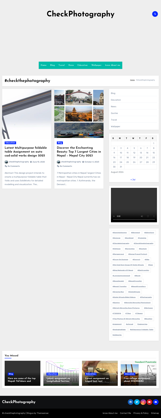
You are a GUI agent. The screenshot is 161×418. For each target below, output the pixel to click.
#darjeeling (129, 249)
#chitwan (116, 249)
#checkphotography (121, 243)
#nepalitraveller (135, 281)
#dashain (143, 249)
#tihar (128, 313)
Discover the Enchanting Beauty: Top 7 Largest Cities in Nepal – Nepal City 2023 (79, 151)
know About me (112, 65)
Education (82, 65)
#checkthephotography (143, 243)
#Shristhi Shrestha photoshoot (137, 302)
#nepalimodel (118, 281)
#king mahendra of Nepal (123, 270)
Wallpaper (96, 65)
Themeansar (42, 413)
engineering (142, 324)
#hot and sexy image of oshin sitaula (128, 265)
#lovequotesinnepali (121, 276)
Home (43, 65)
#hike (147, 259)
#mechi (137, 276)
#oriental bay (118, 292)
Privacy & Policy (141, 413)
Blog (52, 65)
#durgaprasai (118, 254)
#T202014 (117, 313)
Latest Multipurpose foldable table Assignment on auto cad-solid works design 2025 (26, 151)
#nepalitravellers (138, 286)
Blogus (30, 413)
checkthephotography (19, 162)
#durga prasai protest (137, 254)
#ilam (150, 265)
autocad (129, 324)
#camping (142, 238)
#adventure (149, 232)
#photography (146, 297)
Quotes (114, 113)
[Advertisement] (80, 40)
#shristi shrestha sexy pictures (126, 308)
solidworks (117, 335)
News (71, 65)
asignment (117, 324)
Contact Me (125, 413)
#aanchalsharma (120, 232)
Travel (61, 65)
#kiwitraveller (143, 270)
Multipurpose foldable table (141, 329)
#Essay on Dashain (120, 259)
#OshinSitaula (134, 292)
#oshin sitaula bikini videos (124, 297)
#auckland (129, 238)
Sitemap (155, 413)
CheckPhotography (80, 14)
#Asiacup (116, 238)
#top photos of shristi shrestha (126, 319)
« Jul (133, 179)
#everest (136, 259)
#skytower (148, 308)
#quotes (116, 302)
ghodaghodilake (119, 329)
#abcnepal (135, 232)
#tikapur (139, 313)
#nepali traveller (120, 286)
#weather (148, 319)
